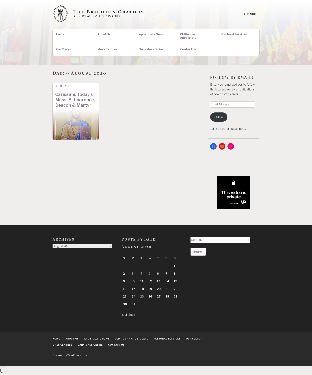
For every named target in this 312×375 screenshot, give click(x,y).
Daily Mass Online (151, 49)
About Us (104, 34)
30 (125, 304)
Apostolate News (151, 34)
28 (167, 296)
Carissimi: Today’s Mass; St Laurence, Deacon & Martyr (75, 100)
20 (159, 289)
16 (125, 289)
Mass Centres (107, 49)
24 (134, 296)
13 (159, 281)
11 (142, 281)
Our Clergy (63, 49)
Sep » (131, 314)
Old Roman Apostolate (188, 36)
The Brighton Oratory (108, 11)
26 (150, 296)
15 (175, 281)
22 (175, 289)
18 (142, 289)
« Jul (124, 314)
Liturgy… (62, 86)
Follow (218, 117)
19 (150, 289)
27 (159, 296)
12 (150, 281)
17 (133, 289)
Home (60, 34)
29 (175, 296)
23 (125, 296)
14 (167, 281)
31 (133, 304)
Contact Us (188, 49)
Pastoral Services (234, 34)
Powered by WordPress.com (70, 355)
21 (167, 289)
